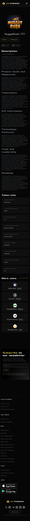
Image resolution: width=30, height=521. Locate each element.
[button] (26, 3)
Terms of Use (10, 374)
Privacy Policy (20, 374)
